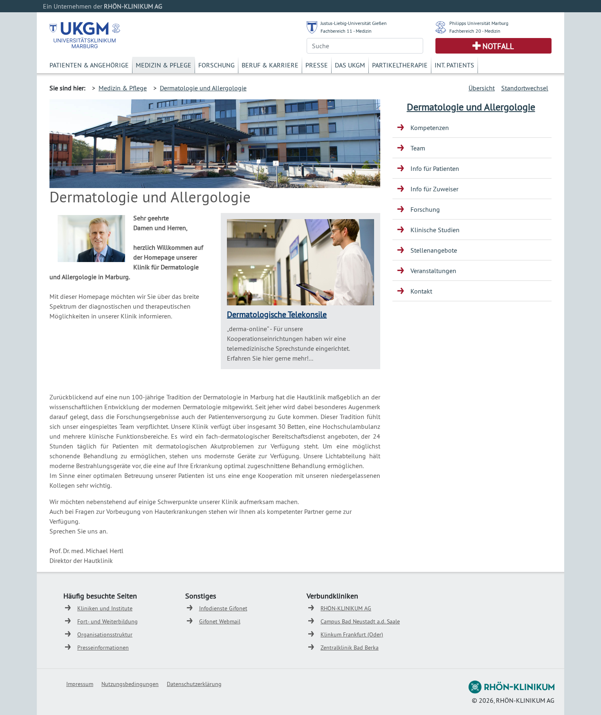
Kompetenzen (429, 127)
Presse (316, 65)
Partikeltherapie (400, 65)
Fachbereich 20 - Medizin (474, 31)
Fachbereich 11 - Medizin (346, 31)
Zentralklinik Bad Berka (350, 647)
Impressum (79, 684)
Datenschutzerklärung (194, 684)
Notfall (498, 46)
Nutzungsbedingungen (130, 684)
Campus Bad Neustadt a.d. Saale (360, 621)
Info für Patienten (434, 168)
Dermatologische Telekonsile (277, 314)
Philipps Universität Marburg (478, 23)
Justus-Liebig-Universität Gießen (354, 23)
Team (417, 148)
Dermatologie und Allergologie (203, 88)
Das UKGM (350, 65)
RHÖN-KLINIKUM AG (346, 608)
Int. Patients (454, 65)
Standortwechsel (524, 88)
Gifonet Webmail (219, 621)
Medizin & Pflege (163, 65)
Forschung (216, 65)
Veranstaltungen (433, 271)
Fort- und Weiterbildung (107, 621)
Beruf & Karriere (270, 65)
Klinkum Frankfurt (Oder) (352, 634)
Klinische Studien (435, 230)
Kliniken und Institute (104, 608)
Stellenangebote (433, 250)
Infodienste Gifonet (223, 608)
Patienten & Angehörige (89, 65)
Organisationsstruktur (104, 634)
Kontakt (421, 291)
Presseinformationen (103, 647)
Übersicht (482, 88)
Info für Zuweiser (434, 189)
